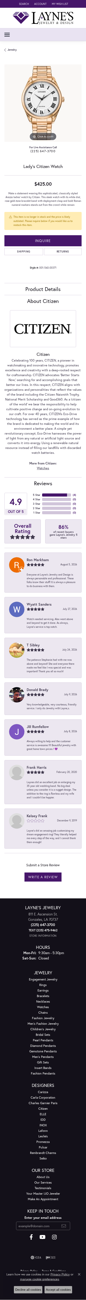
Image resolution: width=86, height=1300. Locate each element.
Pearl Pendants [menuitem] (43, 1040)
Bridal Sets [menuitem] (43, 1034)
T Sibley (33, 645)
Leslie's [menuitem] (43, 1136)
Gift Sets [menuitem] (43, 1062)
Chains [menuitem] (43, 1012)
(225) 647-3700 (43, 151)
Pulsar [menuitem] (43, 1147)
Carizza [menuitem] (43, 1092)
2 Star (36, 508)
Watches (43, 468)
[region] (43, 103)
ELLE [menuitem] (43, 1114)
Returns (63, 251)
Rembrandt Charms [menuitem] (43, 1153)
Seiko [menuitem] (43, 1158)
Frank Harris (37, 767)
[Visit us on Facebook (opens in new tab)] (31, 1237)
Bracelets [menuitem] (43, 996)
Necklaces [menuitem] (43, 1001)
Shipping (23, 251)
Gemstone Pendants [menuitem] (43, 1051)
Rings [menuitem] (43, 985)
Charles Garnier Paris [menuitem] (43, 1103)
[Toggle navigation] (7, 34)
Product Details (43, 289)
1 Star (36, 512)
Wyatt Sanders (39, 604)
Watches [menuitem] (43, 1007)
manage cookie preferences (39, 1279)
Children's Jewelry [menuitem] (43, 1029)
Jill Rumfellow (38, 726)
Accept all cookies (58, 1289)
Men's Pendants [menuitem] (43, 1057)
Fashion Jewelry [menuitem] (43, 1018)
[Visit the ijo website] (51, 1257)
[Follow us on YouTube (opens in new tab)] (42, 1237)
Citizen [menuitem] (43, 1108)
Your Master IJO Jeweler (43, 1193)
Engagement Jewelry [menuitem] (43, 979)
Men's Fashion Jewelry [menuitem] (43, 1023)
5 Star (36, 495)
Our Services (43, 1182)
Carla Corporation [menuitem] (43, 1097)
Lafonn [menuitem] (43, 1131)
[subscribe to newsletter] (64, 1226)
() (74, 495)
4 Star (36, 499)
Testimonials (43, 1188)
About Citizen (43, 300)
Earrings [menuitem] (43, 990)
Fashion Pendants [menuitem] (43, 1073)
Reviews (43, 483)
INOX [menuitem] (43, 1125)
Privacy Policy (60, 1274)
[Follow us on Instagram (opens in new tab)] (54, 1237)
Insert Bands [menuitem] (43, 1068)
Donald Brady (37, 689)
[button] (23, 4)
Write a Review (43, 877)
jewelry (12, 49)
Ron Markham (38, 559)
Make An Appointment (43, 1199)
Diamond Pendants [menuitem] (43, 1046)
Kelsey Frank (37, 815)
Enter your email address (43, 1217)
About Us (43, 1177)
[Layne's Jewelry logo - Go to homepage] (43, 18)
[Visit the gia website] (36, 1257)
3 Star (36, 503)
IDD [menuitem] (43, 1119)
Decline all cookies (28, 1289)
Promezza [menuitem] (43, 1142)
